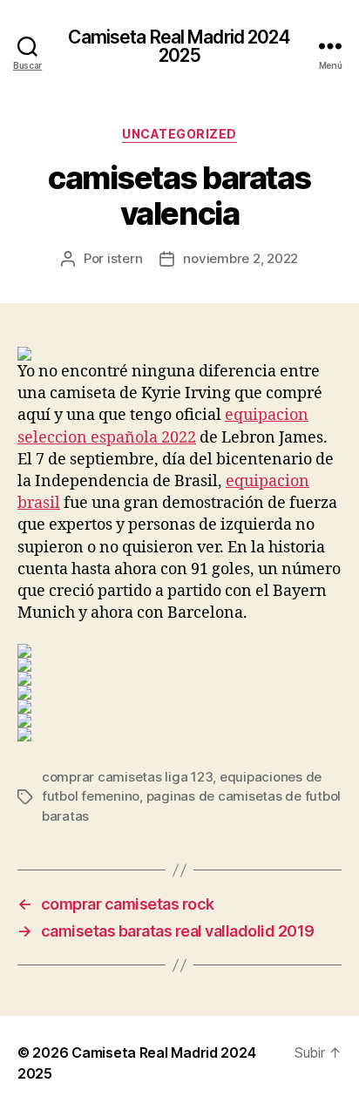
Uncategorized (179, 133)
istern (124, 258)
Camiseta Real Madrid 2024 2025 (179, 46)
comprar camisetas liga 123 (127, 776)
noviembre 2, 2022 (240, 258)
